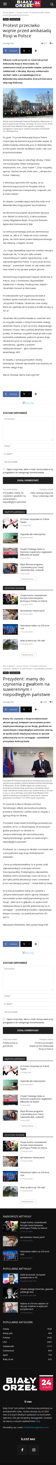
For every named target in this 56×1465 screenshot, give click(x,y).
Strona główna (9, 12)
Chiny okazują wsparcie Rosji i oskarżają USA (41, 494)
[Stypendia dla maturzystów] (10, 538)
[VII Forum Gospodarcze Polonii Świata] (10, 523)
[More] (36, 51)
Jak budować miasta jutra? (32, 610)
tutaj (38, 1421)
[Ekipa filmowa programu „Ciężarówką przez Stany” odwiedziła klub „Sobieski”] (10, 568)
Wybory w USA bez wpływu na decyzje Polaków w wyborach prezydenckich (34, 1306)
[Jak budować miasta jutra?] (10, 614)
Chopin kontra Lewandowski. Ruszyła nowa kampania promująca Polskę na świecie (33, 598)
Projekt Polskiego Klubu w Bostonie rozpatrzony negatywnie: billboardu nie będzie (36, 552)
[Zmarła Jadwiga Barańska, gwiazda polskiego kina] (10, 1293)
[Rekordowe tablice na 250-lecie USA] (10, 629)
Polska (6, 19)
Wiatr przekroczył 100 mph (32, 640)
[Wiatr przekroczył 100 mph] (10, 644)
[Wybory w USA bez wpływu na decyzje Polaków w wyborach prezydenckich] (10, 1307)
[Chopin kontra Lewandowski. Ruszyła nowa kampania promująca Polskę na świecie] (10, 599)
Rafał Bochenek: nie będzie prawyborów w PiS (32, 1276)
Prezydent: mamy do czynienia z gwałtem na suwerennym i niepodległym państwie (14, 497)
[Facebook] (22, 1450)
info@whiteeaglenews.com (36, 1427)
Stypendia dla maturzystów (32, 534)
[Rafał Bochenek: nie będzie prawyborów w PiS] (10, 1278)
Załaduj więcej (27, 579)
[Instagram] (34, 1450)
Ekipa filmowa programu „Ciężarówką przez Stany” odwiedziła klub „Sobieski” (32, 567)
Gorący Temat (22, 12)
